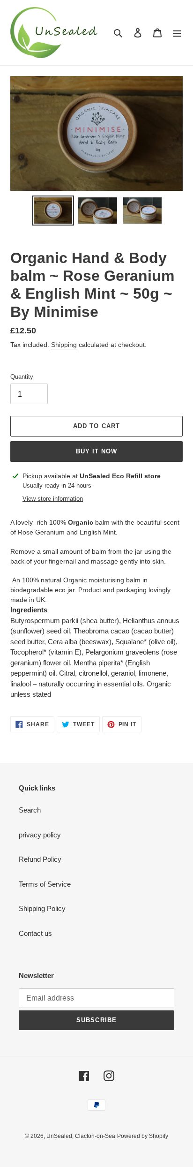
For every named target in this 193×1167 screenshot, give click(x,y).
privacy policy (40, 835)
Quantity (21, 376)
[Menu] (177, 33)
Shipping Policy (42, 908)
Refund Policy (40, 859)
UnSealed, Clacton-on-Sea (80, 1136)
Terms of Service (45, 884)
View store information (52, 498)
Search (30, 810)
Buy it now (96, 451)
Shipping (64, 344)
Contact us (35, 933)
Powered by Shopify (142, 1136)
